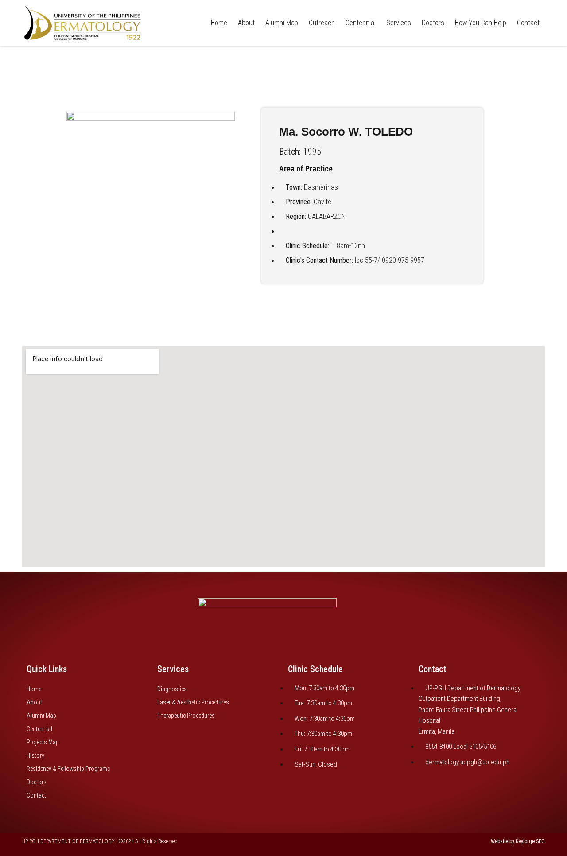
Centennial (361, 23)
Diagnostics (172, 689)
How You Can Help (480, 23)
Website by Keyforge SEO (518, 841)
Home (219, 23)
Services (398, 23)
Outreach (322, 23)
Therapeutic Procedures (186, 715)
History (35, 755)
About (246, 23)
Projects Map (43, 742)
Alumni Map (281, 23)
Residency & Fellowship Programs (68, 768)
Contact (528, 23)
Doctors (433, 23)
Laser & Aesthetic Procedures (193, 702)
